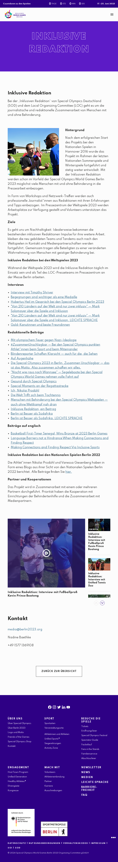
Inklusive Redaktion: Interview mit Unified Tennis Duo (97, 579)
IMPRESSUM (98, 843)
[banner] (59, 14)
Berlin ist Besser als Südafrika (32, 413)
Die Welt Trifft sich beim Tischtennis (36, 395)
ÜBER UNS (15, 718)
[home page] (15, 13)
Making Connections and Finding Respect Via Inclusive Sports (55, 447)
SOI (10, 848)
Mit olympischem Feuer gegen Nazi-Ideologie (44, 340)
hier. (68, 472)
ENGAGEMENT (18, 767)
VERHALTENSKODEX (75, 843)
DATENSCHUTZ (17, 843)
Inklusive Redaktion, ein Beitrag (33, 409)
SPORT (49, 718)
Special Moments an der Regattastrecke (39, 386)
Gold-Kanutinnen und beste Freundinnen (40, 325)
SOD (18, 848)
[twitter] (59, 706)
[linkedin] (63, 706)
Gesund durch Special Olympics (34, 381)
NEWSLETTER (91, 767)
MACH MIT (52, 767)
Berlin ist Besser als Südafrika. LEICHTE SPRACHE (47, 418)
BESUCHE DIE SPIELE (91, 720)
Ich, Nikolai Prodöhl (25, 390)
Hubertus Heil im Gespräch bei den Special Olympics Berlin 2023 (57, 302)
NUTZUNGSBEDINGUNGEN (44, 843)
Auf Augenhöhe (22, 358)
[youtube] (68, 706)
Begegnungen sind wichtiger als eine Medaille (44, 297)
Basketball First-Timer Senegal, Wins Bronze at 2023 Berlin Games (59, 433)
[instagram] (54, 706)
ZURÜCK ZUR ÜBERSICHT (59, 671)
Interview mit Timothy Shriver (32, 292)
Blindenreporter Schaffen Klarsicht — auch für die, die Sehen (54, 354)
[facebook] (49, 706)
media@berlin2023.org (25, 629)
